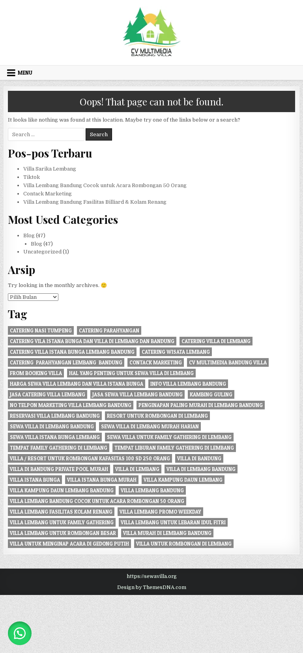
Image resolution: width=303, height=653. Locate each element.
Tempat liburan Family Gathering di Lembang (174, 448)
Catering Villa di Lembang (216, 341)
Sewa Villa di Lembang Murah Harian (150, 426)
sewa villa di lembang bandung (52, 426)
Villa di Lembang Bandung (201, 469)
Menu (25, 72)
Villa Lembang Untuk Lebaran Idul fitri (173, 522)
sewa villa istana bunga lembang (55, 437)
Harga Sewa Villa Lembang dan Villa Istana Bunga (76, 384)
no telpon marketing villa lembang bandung (70, 405)
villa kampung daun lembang (183, 480)
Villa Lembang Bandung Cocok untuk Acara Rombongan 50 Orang (105, 185)
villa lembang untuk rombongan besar (63, 533)
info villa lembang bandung (188, 384)
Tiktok (31, 177)
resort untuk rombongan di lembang (157, 416)
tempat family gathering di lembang (58, 448)
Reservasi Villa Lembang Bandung (55, 416)
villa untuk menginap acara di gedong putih (69, 543)
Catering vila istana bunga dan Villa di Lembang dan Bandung (92, 341)
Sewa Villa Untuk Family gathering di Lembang (169, 437)
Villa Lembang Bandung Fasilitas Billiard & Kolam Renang (94, 202)
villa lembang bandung (152, 490)
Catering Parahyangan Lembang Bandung (66, 362)
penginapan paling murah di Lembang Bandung (200, 405)
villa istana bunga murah (102, 480)
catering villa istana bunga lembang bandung (72, 352)
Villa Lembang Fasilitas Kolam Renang (61, 512)
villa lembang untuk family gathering (62, 522)
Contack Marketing (47, 194)
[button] (20, 633)
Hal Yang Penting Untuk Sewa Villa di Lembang (131, 373)
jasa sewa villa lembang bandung (137, 394)
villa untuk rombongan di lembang (184, 543)
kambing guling (211, 394)
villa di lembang (137, 469)
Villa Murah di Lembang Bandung (167, 533)
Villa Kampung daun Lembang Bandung (62, 490)
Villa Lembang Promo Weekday (160, 512)
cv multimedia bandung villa (228, 362)
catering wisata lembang (176, 352)
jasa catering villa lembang (47, 394)
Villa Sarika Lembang (49, 169)
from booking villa (36, 373)
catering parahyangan (109, 330)
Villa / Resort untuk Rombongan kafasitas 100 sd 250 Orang (90, 458)
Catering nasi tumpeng (41, 330)
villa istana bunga (35, 480)
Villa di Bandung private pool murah (59, 469)
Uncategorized (42, 252)
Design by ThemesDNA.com (151, 587)
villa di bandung (199, 458)
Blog (29, 235)
